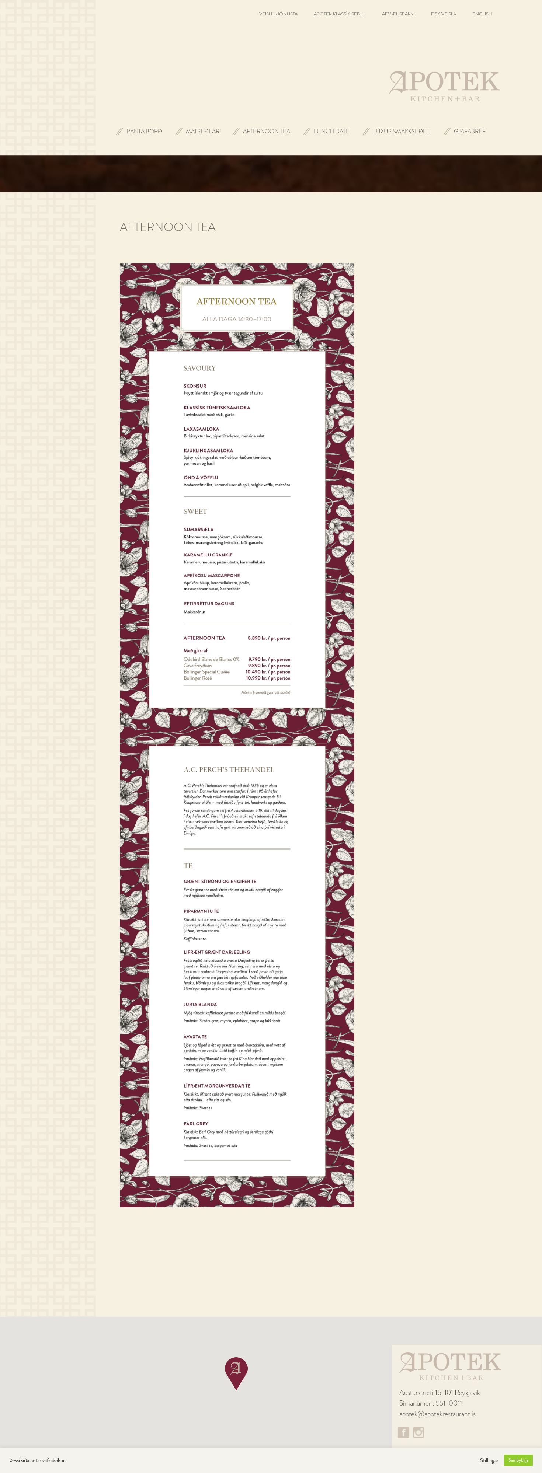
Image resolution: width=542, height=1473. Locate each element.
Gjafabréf (470, 131)
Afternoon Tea (266, 131)
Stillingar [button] (489, 1460)
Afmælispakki (398, 13)
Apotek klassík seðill (340, 13)
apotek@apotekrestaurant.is (437, 1414)
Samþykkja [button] (518, 1460)
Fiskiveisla (443, 13)
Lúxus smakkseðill (401, 131)
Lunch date (332, 131)
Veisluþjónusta (278, 13)
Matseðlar (202, 131)
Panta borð (144, 131)
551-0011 (449, 1403)
